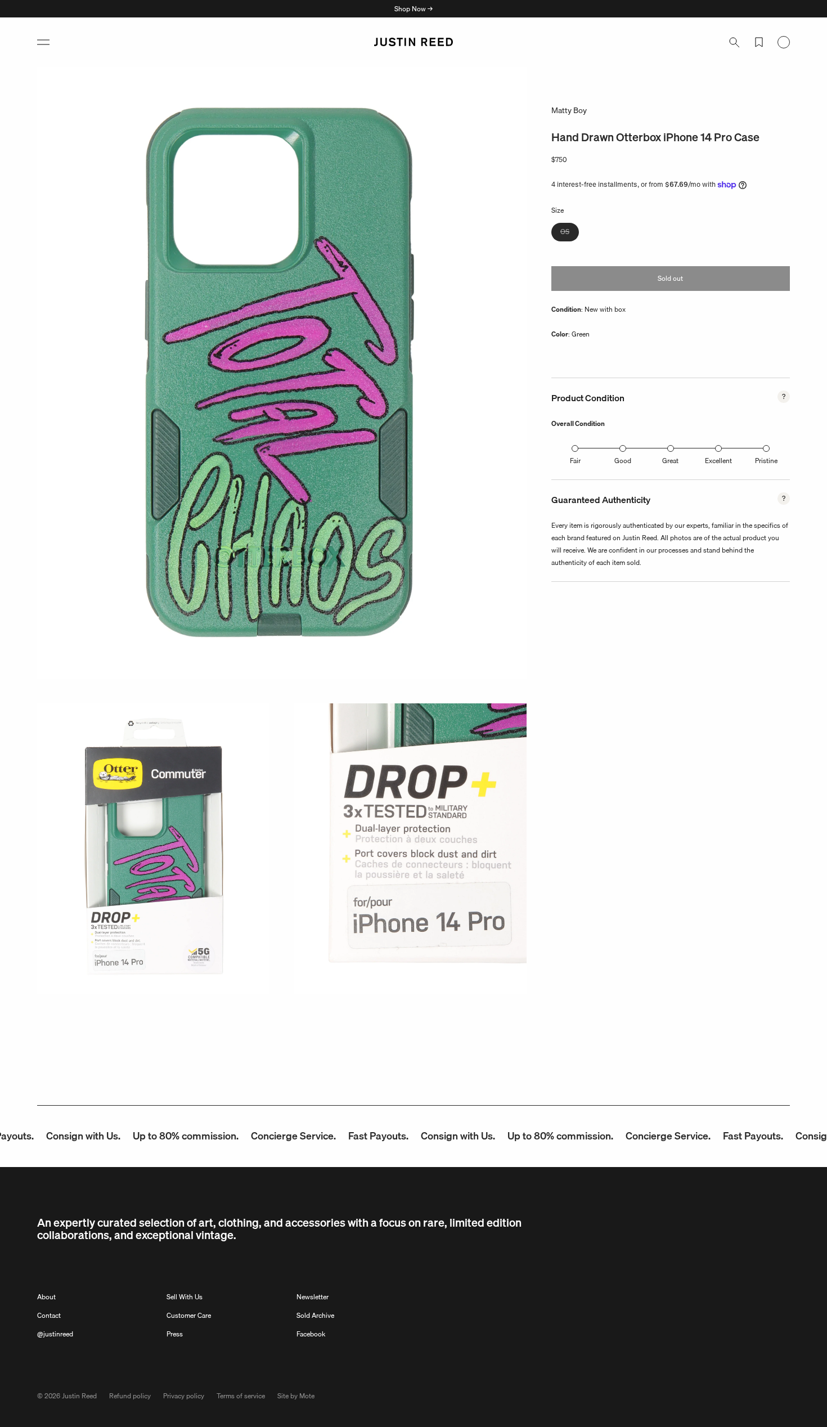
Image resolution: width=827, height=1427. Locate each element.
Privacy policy (183, 1395)
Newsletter (312, 1296)
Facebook (310, 1334)
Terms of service (241, 1395)
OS (569, 233)
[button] (43, 42)
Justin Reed (79, 1395)
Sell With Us (185, 1296)
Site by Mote (295, 1395)
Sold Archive (315, 1315)
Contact (49, 1315)
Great (670, 460)
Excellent (718, 460)
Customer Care (189, 1315)
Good (622, 460)
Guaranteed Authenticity (600, 499)
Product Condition (587, 398)
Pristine (766, 460)
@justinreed (55, 1334)
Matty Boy (569, 110)
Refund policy (130, 1395)
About (46, 1296)
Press (175, 1334)
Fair (575, 460)
